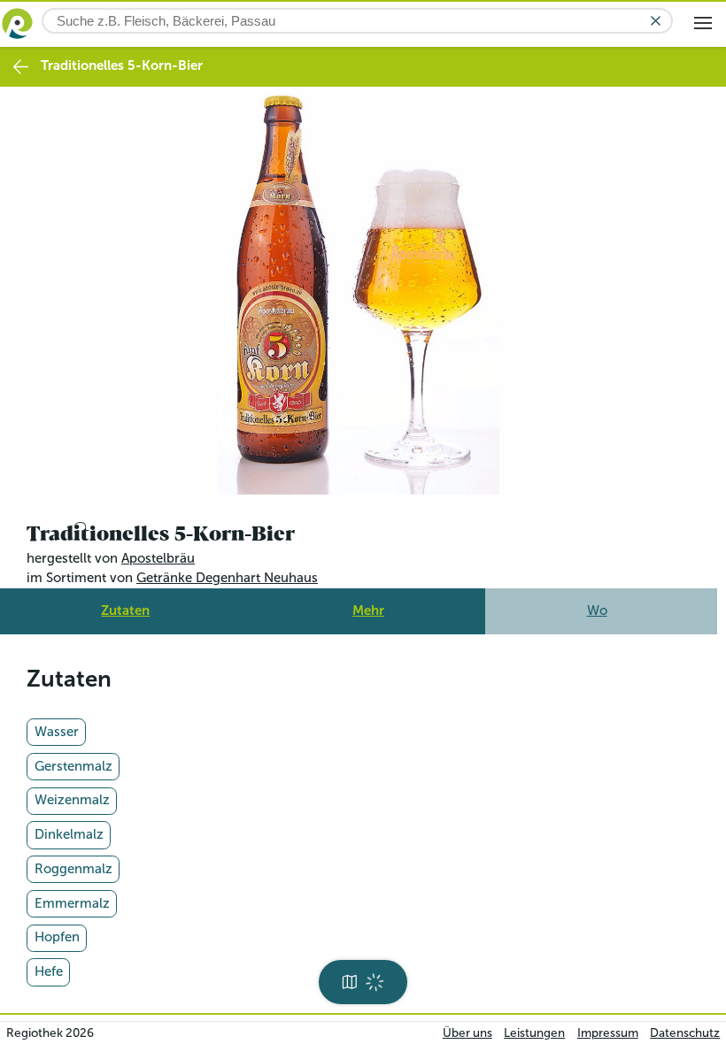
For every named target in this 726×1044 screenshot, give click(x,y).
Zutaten (125, 605)
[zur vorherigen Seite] (21, 67)
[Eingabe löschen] (655, 21)
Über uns (467, 1032)
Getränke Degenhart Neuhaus (227, 573)
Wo (597, 605)
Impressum (607, 1032)
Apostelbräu (158, 554)
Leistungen (534, 1032)
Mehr (368, 605)
